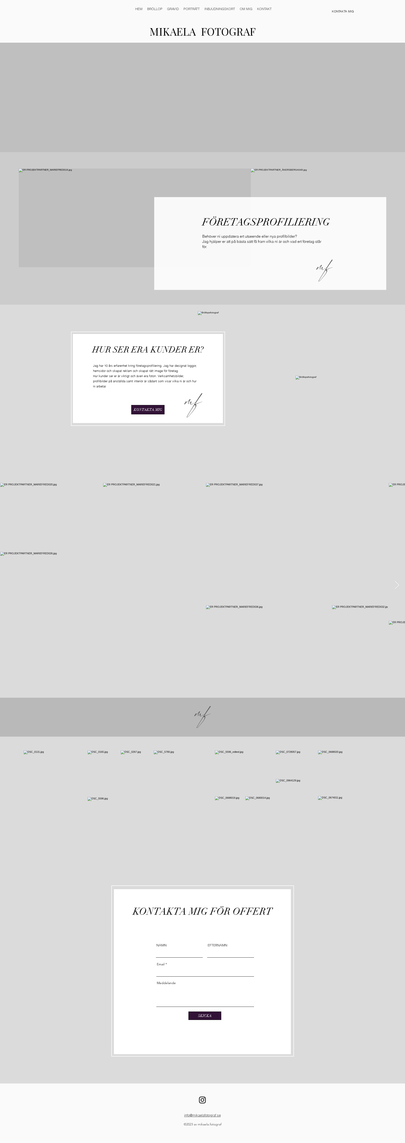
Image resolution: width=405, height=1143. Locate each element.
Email (161, 964)
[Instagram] (202, 1100)
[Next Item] (397, 585)
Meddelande (166, 983)
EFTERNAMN (217, 945)
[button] (155, 8)
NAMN (161, 945)
